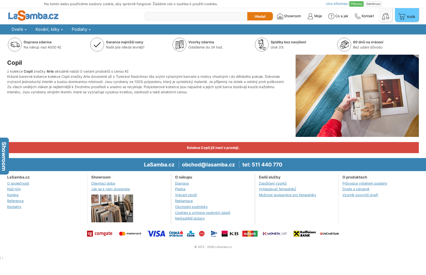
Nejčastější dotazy (190, 218)
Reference (15, 201)
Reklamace (184, 201)
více (337, 3)
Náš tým (14, 189)
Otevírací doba (103, 183)
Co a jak (341, 16)
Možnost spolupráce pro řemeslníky (287, 195)
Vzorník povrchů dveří (360, 195)
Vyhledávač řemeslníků (277, 189)
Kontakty (14, 207)
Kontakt (367, 16)
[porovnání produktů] (385, 15)
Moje (317, 16)
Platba (180, 189)
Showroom (292, 16)
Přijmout (356, 4)
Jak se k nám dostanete (110, 189)
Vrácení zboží (186, 195)
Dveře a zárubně (355, 189)
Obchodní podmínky (191, 207)
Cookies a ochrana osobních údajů (202, 212)
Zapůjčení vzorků (273, 183)
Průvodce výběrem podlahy (364, 183)
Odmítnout (373, 4)
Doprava (182, 183)
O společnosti (18, 183)
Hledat (260, 16)
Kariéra (12, 195)
